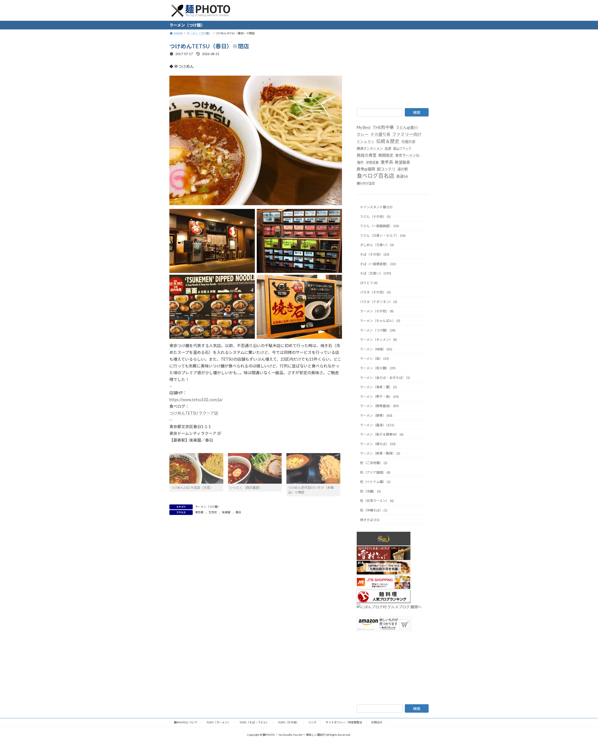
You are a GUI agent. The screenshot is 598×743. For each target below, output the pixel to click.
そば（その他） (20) (374, 254)
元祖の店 (408, 141)
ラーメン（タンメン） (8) (378, 340)
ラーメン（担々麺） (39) (377, 368)
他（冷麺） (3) (370, 491)
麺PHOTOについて (185, 722)
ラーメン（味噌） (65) (376, 349)
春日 (238, 512)
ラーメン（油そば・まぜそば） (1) (385, 377)
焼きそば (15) (369, 519)
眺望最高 (402, 162)
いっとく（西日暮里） (246, 487)
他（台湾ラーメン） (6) (377, 501)
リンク (312, 722)
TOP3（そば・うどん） (254, 722)
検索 (416, 112)
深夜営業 (372, 162)
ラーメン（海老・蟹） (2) (378, 387)
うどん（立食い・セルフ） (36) (383, 235)
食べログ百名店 (375, 176)
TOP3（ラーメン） (218, 722)
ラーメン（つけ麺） (207, 506)
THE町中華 (383, 127)
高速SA (402, 176)
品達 (388, 148)
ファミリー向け (407, 134)
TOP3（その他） (288, 722)
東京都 (199, 512)
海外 (360, 162)
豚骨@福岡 (366, 169)
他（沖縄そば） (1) (373, 510)
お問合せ (376, 722)
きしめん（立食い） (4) (377, 245)
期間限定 (385, 155)
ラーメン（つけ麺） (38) (377, 330)
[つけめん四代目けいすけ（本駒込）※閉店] (313, 468)
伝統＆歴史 (387, 141)
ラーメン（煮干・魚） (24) (379, 396)
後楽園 (226, 512)
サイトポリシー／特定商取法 (344, 722)
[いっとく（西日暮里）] (255, 468)
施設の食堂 (367, 154)
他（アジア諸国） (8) (375, 472)
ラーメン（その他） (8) (377, 311)
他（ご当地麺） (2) (373, 463)
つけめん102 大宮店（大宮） (192, 487)
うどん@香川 (407, 127)
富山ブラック (402, 148)
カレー (363, 134)
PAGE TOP (580, 716)
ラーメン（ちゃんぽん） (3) (380, 321)
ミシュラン (365, 141)
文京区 (213, 512)
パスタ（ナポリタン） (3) (378, 301)
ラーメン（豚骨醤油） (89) (379, 406)
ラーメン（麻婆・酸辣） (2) (380, 453)
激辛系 (387, 161)
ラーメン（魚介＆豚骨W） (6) (381, 434)
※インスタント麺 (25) (376, 207)
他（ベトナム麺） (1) (375, 482)
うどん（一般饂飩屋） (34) (379, 226)
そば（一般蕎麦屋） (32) (378, 264)
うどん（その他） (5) (375, 216)
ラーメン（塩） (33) (374, 358)
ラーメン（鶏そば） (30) (377, 444)
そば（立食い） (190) (375, 273)
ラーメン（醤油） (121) (377, 425)
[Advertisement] (393, 71)
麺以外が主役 (366, 183)
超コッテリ (386, 169)
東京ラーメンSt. (407, 155)
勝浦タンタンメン (370, 148)
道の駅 (402, 169)
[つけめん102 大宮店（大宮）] (196, 468)
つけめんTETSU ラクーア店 (193, 413)
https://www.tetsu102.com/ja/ (196, 399)
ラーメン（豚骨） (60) (376, 415)
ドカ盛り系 (380, 134)
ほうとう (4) (368, 283)
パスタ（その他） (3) (375, 292)
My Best (364, 127)
